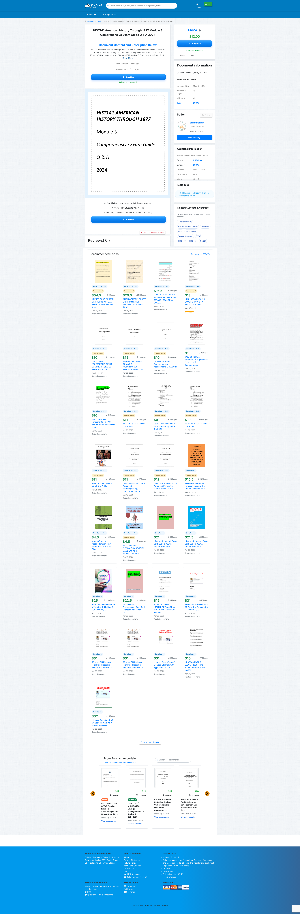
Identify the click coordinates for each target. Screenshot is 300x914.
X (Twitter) (131, 892)
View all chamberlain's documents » (120, 762)
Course (180, 160)
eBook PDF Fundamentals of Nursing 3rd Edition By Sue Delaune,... (103, 607)
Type (179, 103)
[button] (92, 793)
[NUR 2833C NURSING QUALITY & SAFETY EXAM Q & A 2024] (196, 271)
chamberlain (197, 122)
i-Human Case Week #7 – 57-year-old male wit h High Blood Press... (103, 723)
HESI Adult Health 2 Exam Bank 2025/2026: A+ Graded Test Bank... (165, 544)
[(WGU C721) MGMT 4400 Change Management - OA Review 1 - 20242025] (137, 778)
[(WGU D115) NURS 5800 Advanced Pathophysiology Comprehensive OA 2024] (134, 455)
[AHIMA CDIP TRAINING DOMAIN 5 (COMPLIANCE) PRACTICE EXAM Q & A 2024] (134, 333)
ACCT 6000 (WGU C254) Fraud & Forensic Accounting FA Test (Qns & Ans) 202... (110, 808)
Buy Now (130, 77)
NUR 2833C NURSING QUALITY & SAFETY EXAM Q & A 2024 (195, 302)
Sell (209, 4)
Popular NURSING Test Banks (176, 865)
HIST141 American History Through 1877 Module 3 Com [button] (193, 194)
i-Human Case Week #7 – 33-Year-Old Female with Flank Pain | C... (196, 607)
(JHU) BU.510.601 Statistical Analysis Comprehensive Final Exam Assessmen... (162, 804)
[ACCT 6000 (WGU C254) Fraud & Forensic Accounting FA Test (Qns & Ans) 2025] (110, 778)
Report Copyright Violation (153, 232)
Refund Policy (130, 863)
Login (199, 7)
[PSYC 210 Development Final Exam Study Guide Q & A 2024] (165, 396)
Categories (108, 14)
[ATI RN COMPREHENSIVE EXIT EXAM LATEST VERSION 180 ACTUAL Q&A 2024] (134, 271)
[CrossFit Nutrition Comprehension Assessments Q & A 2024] (165, 333)
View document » (108, 821)
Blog (126, 871)
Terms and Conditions (133, 865)
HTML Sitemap (133, 874)
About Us (128, 857)
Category (181, 165)
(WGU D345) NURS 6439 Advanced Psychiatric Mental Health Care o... (165, 486)
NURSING (90, 21)
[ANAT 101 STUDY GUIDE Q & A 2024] (134, 396)
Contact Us (129, 868)
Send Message (194, 137)
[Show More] (127, 58)
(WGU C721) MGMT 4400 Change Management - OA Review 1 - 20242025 (136, 810)
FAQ (89, 892)
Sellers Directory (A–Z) (136, 877)
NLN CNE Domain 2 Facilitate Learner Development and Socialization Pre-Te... (189, 804)
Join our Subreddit (171, 857)
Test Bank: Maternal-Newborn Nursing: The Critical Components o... (196, 486)
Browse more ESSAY (150, 742)
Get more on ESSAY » (200, 254)
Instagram (130, 886)
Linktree (129, 889)
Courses (90, 14)
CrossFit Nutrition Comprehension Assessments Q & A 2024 (165, 364)
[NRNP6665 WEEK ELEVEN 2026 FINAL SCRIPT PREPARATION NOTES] (196, 638)
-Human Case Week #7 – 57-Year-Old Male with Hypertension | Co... (165, 665)
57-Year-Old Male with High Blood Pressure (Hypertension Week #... (103, 665)
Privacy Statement (132, 860)
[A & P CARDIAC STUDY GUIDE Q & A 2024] (103, 455)
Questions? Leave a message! (100, 895)
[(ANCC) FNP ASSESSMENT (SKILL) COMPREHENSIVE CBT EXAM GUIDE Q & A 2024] (103, 333)
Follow (207, 115)
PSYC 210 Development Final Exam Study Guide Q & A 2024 (165, 426)
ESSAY (99, 21)
